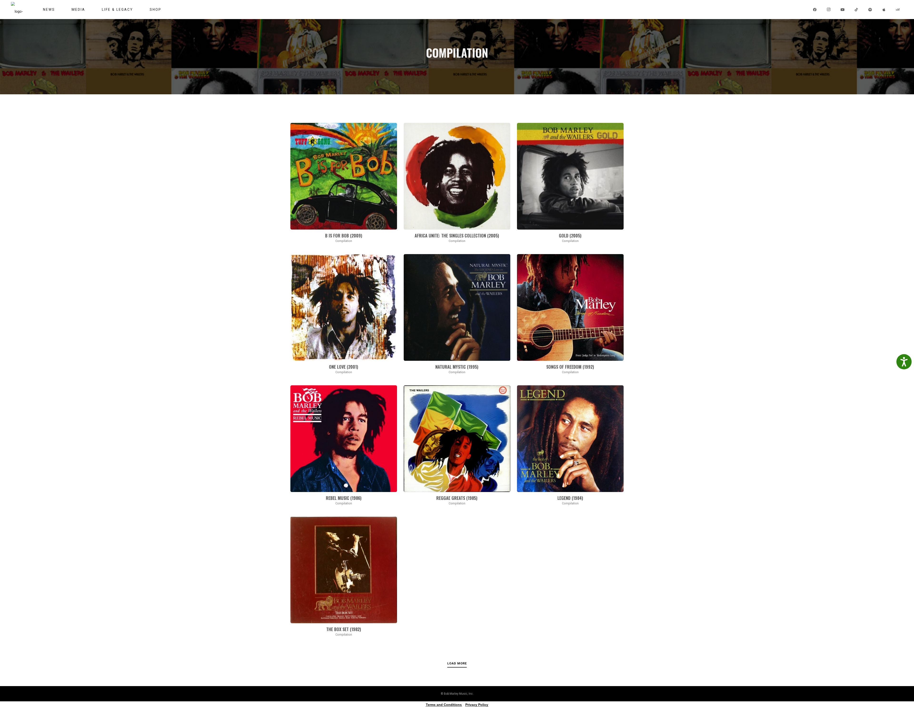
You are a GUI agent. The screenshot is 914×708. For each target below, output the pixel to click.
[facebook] (815, 9)
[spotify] (870, 9)
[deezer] (898, 9)
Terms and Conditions (444, 705)
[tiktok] (856, 9)
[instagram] (829, 9)
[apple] (884, 9)
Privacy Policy (476, 705)
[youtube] (842, 9)
